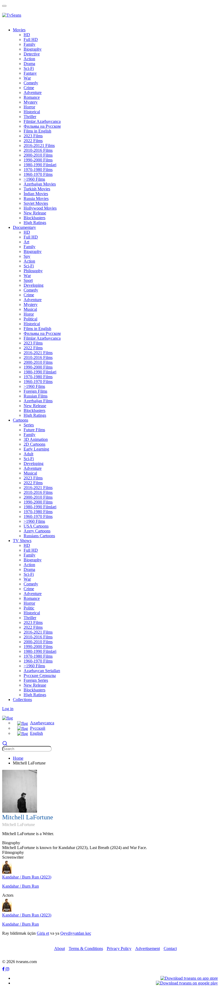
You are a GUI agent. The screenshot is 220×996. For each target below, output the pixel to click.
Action (29, 58)
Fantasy (30, 73)
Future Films (34, 429)
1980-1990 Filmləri (40, 164)
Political (30, 319)
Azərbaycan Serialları (42, 670)
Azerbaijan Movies (40, 184)
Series (29, 425)
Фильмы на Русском (42, 126)
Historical (32, 111)
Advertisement (147, 948)
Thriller (30, 116)
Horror (29, 107)
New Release (35, 213)
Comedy (31, 83)
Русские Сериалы (40, 675)
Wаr (27, 78)
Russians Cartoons (39, 535)
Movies (19, 30)
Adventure (33, 92)
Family (29, 44)
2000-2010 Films (38, 155)
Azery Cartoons (37, 531)
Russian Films (35, 396)
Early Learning (36, 449)
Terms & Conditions (86, 948)
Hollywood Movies (40, 208)
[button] (7, 718)
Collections (22, 699)
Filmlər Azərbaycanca (42, 121)
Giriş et (43, 933)
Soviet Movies (36, 203)
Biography (33, 49)
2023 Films (33, 136)
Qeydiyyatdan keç (75, 933)
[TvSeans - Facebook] (4, 969)
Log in (7, 708)
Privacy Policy (119, 948)
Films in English (37, 131)
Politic (29, 608)
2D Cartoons (34, 444)
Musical (30, 309)
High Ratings (35, 222)
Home (18, 758)
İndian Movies (36, 193)
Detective (32, 54)
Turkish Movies (37, 189)
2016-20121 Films (39, 145)
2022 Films (33, 140)
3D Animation (36, 439)
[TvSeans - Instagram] (7, 969)
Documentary (24, 227)
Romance (32, 97)
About (59, 948)
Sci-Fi (29, 68)
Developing (33, 285)
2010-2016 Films (38, 150)
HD (27, 34)
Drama (29, 63)
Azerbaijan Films (38, 401)
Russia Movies (36, 198)
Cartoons (20, 420)
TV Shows (22, 540)
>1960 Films (34, 179)
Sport (28, 280)
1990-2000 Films (38, 160)
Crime (29, 295)
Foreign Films (35, 391)
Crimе (29, 87)
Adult (28, 454)
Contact (170, 948)
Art (26, 242)
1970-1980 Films (38, 169)
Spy (27, 256)
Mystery (31, 102)
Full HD (31, 39)
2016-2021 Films (38, 352)
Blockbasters (34, 217)
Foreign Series (36, 680)
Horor (29, 314)
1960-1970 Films (38, 174)
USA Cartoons (36, 526)
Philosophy (33, 270)
